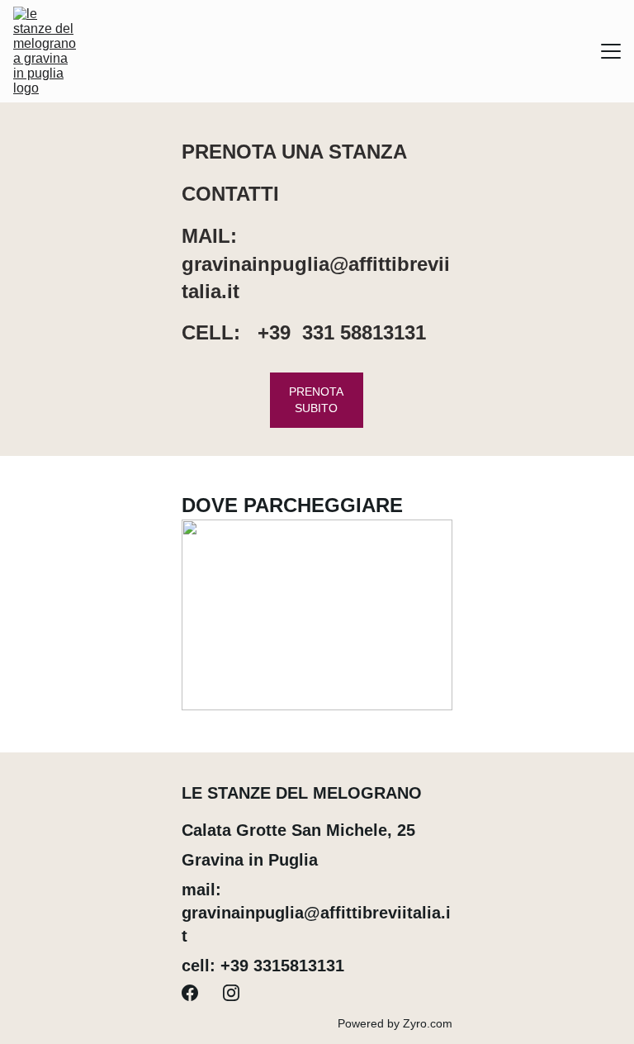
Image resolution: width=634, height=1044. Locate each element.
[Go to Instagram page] (231, 993)
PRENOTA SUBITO (316, 400)
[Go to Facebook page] (190, 993)
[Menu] (611, 51)
